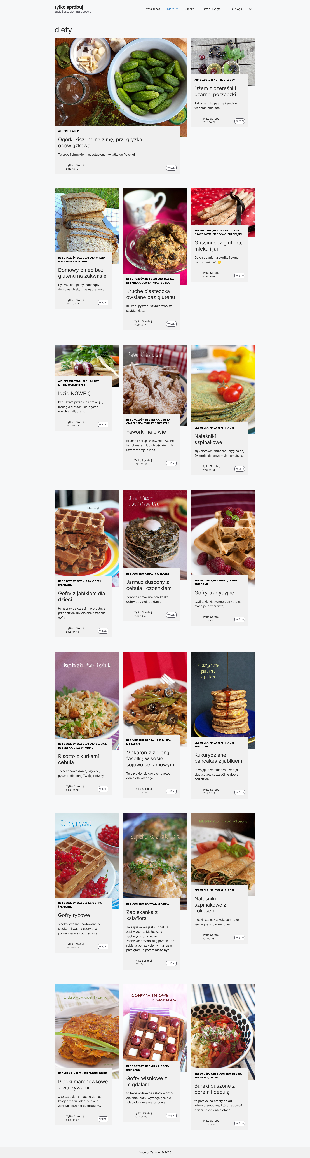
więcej (171, 167)
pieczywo (65, 261)
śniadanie (80, 261)
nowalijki (152, 903)
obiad (149, 573)
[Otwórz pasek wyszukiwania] (250, 9)
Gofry (96, 581)
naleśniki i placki (222, 427)
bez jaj (169, 279)
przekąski (235, 234)
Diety (170, 9)
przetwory (72, 131)
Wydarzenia (76, 385)
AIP (60, 131)
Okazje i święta (210, 9)
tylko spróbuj (69, 7)
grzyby (78, 748)
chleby (101, 258)
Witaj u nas (153, 9)
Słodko (189, 9)
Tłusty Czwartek (156, 423)
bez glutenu (208, 80)
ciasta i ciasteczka (156, 282)
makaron (133, 744)
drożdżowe (202, 234)
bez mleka (133, 282)
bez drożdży (67, 258)
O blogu (237, 9)
